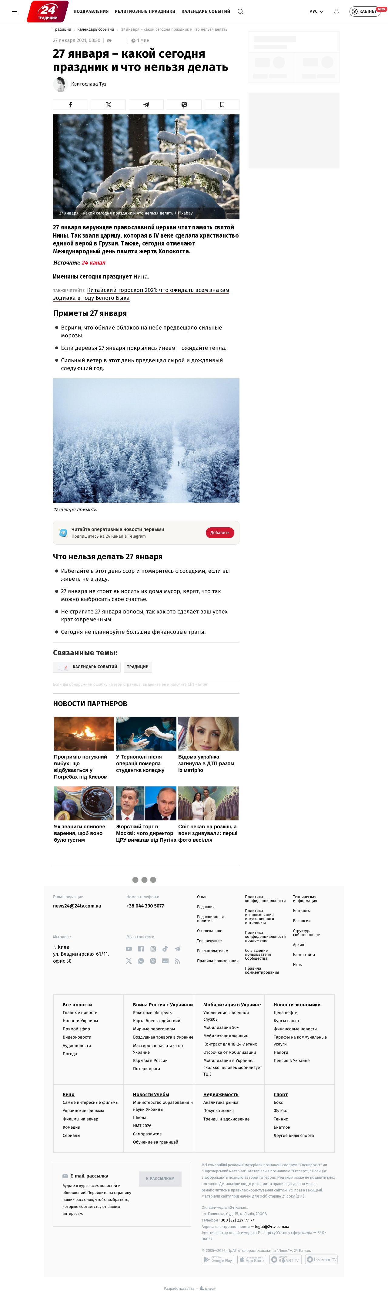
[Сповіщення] (336, 11)
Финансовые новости (295, 1029)
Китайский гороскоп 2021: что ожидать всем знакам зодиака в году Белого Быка (141, 293)
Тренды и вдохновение (226, 1119)
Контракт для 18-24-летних (230, 1044)
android (218, 1259)
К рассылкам (160, 1179)
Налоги (281, 1052)
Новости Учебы (151, 1094)
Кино (69, 1094)
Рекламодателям (212, 951)
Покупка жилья (218, 1110)
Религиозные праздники (145, 11)
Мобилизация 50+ (221, 1027)
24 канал (93, 262)
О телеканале (209, 931)
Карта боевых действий (156, 1020)
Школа (139, 1117)
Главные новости (80, 1012)
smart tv (285, 1259)
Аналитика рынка (221, 1102)
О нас (202, 897)
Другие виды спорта (294, 1135)
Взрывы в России (150, 1060)
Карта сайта (304, 955)
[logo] (48, 11)
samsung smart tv (321, 1259)
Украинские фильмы (83, 1110)
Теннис (281, 1119)
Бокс (278, 1102)
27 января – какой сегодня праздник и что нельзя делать (174, 30)
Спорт (281, 1094)
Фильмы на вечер (80, 1119)
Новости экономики (297, 1005)
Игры (298, 965)
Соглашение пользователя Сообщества (258, 955)
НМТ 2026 (142, 1125)
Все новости (77, 1005)
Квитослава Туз (88, 84)
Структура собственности (307, 933)
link (129, 949)
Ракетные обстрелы (152, 1012)
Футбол (281, 1110)
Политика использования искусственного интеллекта (259, 917)
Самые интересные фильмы (91, 1102)
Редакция (206, 907)
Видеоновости (77, 1037)
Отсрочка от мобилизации (229, 1052)
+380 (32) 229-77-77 (236, 1220)
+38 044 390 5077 (145, 906)
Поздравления (91, 11)
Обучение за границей (155, 1142)
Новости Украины (80, 1020)
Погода (70, 1053)
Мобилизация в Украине (232, 1005)
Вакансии (302, 921)
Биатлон (282, 1127)
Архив (298, 945)
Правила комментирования (262, 971)
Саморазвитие (147, 1134)
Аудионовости (77, 1045)
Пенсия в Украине (292, 1060)
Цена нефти (286, 1012)
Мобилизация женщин (226, 1036)
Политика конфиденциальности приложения (265, 937)
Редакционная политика (210, 919)
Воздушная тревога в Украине (163, 1037)
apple (251, 1259)
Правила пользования (218, 961)
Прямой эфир (76, 1029)
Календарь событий (206, 11)
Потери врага (146, 1068)
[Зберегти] (222, 105)
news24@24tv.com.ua (77, 906)
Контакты (302, 911)
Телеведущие (209, 941)
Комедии (71, 1127)
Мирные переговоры (154, 1029)
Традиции (62, 30)
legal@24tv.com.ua (272, 1226)
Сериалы (71, 1135)
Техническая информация (305, 899)
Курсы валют (286, 1020)
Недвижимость (221, 1094)
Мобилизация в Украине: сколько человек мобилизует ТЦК (232, 1067)
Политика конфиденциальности (265, 899)
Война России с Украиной (163, 1005)
